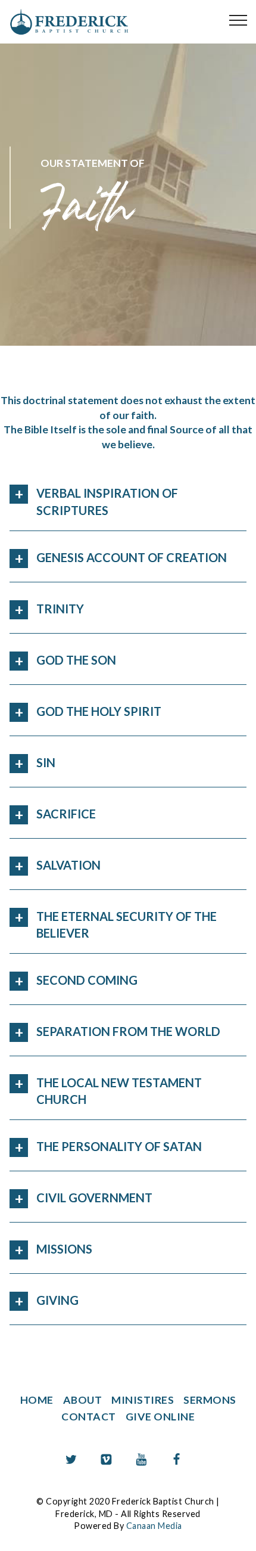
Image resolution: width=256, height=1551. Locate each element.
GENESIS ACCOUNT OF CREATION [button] (131, 557)
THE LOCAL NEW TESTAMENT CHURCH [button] (119, 1090)
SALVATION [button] (68, 865)
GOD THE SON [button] (76, 660)
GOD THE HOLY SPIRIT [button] (98, 711)
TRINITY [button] (60, 608)
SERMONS (209, 1400)
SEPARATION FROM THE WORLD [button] (128, 1031)
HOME (37, 1400)
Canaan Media (154, 1526)
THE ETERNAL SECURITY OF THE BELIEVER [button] (126, 924)
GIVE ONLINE (160, 1416)
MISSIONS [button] (64, 1249)
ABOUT (82, 1400)
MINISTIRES (142, 1400)
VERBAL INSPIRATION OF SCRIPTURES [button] (107, 501)
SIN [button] (45, 762)
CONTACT (88, 1416)
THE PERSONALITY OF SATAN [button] (119, 1146)
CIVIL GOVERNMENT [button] (94, 1197)
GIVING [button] (57, 1300)
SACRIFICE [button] (66, 813)
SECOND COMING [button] (87, 980)
